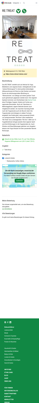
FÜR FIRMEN (8, 388)
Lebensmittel (8, 330)
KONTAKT (7, 396)
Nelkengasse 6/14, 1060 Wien (15, 71)
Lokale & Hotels (9, 357)
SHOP (6, 378)
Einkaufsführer (9, 327)
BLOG (6, 375)
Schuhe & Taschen (10, 336)
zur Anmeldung (7, 209)
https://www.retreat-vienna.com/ (16, 74)
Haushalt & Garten (10, 348)
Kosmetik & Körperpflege (12, 339)
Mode (6, 333)
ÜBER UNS (7, 381)
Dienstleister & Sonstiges (12, 360)
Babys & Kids (8, 354)
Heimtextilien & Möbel (11, 351)
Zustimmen (19, 180)
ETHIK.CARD (8, 372)
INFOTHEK (7, 369)
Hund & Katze (8, 363)
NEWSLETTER (9, 399)
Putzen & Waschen (10, 342)
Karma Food (32, 100)
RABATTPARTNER (10, 394)
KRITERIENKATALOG (11, 391)
